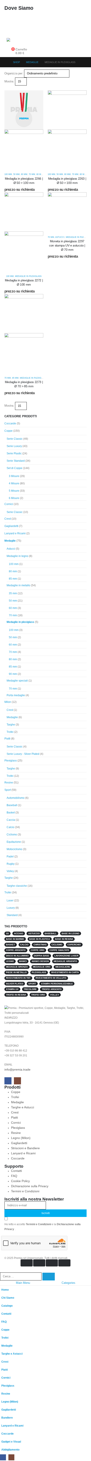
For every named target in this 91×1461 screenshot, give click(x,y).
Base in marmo (15, 939)
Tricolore (30, 989)
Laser (10, 900)
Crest (7, 518)
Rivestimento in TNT (18, 978)
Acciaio (18, 933)
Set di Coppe (14, 468)
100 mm (8, 174)
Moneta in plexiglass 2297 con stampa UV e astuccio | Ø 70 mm (67, 245)
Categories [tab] (68, 1282)
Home (5, 1289)
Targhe (11, 724)
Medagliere (62, 967)
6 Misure (14, 498)
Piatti (7, 738)
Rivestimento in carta (65, 972)
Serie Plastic (14, 453)
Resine (8, 782)
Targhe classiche (17, 885)
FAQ (4, 1321)
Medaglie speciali (17, 680)
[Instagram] (17, 1080)
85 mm (15, 378)
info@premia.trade (17, 1069)
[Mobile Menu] (11, 28)
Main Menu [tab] (23, 1282)
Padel (10, 856)
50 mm (16, 174)
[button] (6, 87)
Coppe (8, 430)
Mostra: (9, 81)
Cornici (8, 504)
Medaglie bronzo (17, 967)
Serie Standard (16, 460)
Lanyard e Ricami (15, 533)
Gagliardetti (11, 526)
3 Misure (14, 476)
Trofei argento (52, 989)
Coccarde (10, 423)
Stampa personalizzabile (57, 983)
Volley (10, 871)
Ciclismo (12, 834)
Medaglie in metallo (18, 585)
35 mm (13, 593)
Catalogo (7, 1305)
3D (7, 933)
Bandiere (7, 1417)
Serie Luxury (14, 446)
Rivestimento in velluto (51, 978)
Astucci (59, 237)
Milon (7, 702)
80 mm (39, 174)
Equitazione (14, 841)
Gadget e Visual (11, 1441)
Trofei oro (38, 995)
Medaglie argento (65, 961)
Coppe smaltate (59, 950)
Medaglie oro (41, 967)
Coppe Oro (37, 950)
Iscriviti (46, 1213)
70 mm (32, 174)
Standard (12, 915)
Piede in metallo (16, 972)
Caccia (11, 819)
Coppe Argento (16, 950)
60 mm (24, 174)
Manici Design (40, 961)
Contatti (6, 1313)
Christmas (40, 944)
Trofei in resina (16, 995)
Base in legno (70, 933)
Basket (11, 812)
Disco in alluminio (17, 955)
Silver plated (14, 983)
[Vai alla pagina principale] (5, 62)
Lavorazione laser (66, 955)
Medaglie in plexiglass (28, 276)
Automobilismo (16, 797)
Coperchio (74, 944)
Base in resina (64, 939)
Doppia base (41, 955)
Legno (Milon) (9, 1401)
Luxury (11, 907)
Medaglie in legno (17, 556)
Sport (7, 789)
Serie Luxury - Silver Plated (23, 753)
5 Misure (14, 490)
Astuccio (34, 933)
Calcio (10, 827)
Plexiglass (10, 760)
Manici (23, 961)
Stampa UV (12, 989)
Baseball (12, 805)
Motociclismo (14, 849)
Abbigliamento (10, 1449)
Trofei (10, 731)
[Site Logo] (18, 40)
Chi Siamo (7, 1297)
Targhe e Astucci (12, 1353)
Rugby (11, 863)
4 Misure (14, 483)
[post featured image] (67, 211)
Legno (10, 961)
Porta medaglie (16, 695)
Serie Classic (15, 438)
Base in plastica (39, 939)
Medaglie (10, 540)
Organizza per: (13, 73)
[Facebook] (7, 1080)
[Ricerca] (48, 1276)
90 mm (13, 674)
